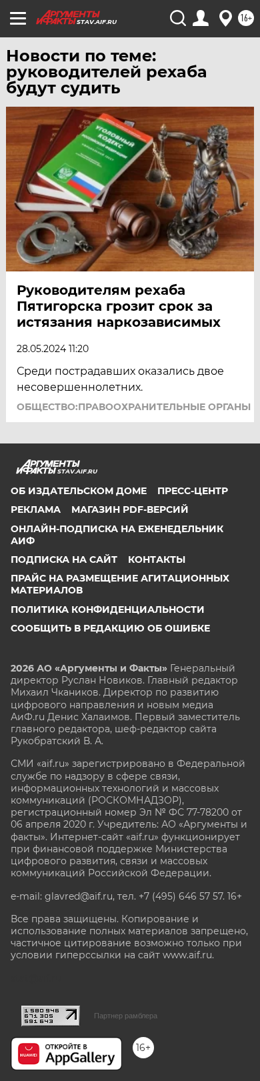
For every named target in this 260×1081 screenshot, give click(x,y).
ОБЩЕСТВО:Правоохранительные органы (134, 406)
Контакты (156, 560)
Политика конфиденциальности (108, 610)
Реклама (36, 509)
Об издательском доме (79, 491)
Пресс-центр (192, 491)
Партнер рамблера (125, 1016)
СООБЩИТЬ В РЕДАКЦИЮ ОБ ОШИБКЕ (110, 628)
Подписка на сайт (64, 560)
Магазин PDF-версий (130, 509)
